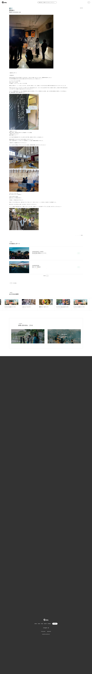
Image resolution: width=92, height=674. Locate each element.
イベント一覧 (78, 235)
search (45, 623)
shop (42, 623)
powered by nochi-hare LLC (46, 634)
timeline (49, 623)
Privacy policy (43, 631)
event (39, 623)
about (36, 623)
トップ (75, 235)
